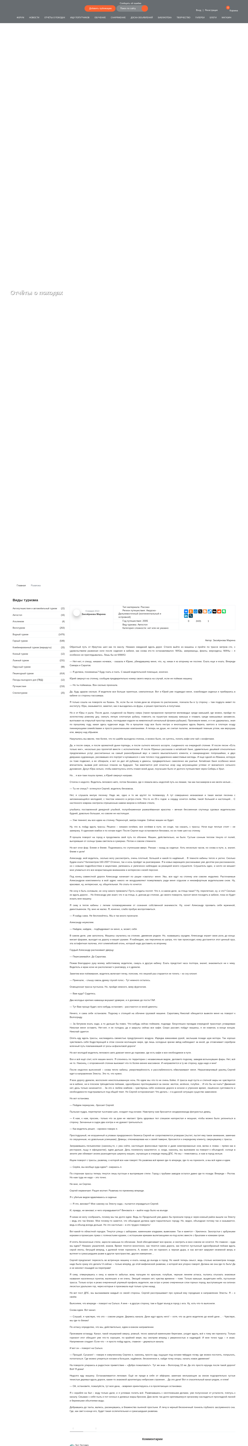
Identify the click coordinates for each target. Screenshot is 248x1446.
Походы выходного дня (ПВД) (28, 680)
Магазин (226, 17)
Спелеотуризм (20, 693)
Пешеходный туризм (23, 673)
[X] (200, 611)
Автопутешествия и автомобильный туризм (35, 608)
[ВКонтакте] (186, 611)
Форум (20, 17)
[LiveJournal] (191, 616)
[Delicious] (210, 611)
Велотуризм (19, 628)
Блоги (213, 17)
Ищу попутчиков (79, 17)
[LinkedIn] (186, 616)
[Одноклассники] (191, 611)
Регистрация (211, 10)
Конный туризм (20, 654)
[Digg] (214, 611)
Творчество (183, 17)
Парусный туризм (22, 667)
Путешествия (19, 686)
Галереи (200, 17)
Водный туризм (20, 634)
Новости (34, 17)
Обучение (100, 17)
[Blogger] (205, 611)
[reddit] (219, 611)
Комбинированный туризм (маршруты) (32, 647)
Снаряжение (118, 17)
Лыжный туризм (21, 660)
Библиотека (165, 17)
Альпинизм (18, 621)
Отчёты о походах (54, 17)
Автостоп (17, 615)
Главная (21, 585)
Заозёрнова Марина (224, 640)
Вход (198, 10)
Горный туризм (20, 641)
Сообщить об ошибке (130, 3)
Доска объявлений (142, 17)
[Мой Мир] (196, 611)
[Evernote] (224, 611)
